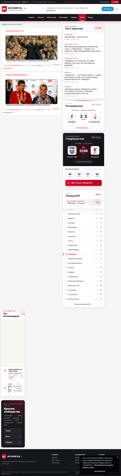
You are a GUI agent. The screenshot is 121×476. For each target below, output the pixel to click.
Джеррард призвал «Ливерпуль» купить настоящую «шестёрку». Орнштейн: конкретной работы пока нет (81, 91)
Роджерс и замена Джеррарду (16, 75)
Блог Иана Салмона (14, 65)
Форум (90, 17)
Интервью (68, 86)
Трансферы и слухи (71, 44)
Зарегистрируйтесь (15, 373)
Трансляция (56, 463)
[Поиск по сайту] (117, 9)
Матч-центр (51, 17)
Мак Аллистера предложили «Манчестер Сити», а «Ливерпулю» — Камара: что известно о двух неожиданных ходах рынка (83, 49)
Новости (40, 17)
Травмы (74, 17)
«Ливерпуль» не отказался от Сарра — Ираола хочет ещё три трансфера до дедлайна (80, 63)
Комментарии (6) (8, 68)
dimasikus (39, 65)
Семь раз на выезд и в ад (15, 31)
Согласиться (99, 471)
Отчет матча (83, 128)
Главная (31, 17)
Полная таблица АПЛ (83, 304)
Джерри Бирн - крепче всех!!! (76, 37)
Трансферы (63, 17)
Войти (116, 2)
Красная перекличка (74, 2)
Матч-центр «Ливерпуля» (85, 183)
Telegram (78, 463)
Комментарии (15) (8, 112)
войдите (11, 377)
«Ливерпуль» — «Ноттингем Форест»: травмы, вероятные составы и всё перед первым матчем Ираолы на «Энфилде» (83, 77)
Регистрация (104, 2)
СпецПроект (69, 34)
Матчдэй (68, 72)
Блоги (82, 17)
